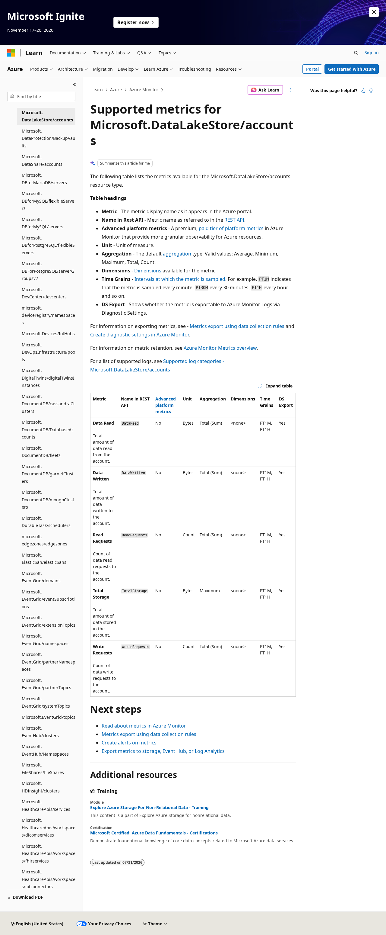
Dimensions (147, 270)
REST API (234, 220)
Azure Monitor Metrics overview (220, 348)
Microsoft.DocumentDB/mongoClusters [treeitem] (48, 499)
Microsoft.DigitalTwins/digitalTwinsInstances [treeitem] (48, 378)
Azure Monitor (143, 89)
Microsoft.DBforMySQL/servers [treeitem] (42, 223)
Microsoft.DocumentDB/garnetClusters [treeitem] (48, 474)
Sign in (372, 52)
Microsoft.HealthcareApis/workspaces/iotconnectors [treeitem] (48, 879)
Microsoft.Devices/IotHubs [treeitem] (48, 333)
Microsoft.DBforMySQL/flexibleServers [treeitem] (48, 201)
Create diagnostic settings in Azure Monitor (139, 334)
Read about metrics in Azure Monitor (144, 725)
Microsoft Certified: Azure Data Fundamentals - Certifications (154, 833)
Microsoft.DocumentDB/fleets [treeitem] (41, 451)
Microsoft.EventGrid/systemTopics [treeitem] (46, 702)
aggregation (177, 253)
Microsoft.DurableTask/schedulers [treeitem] (46, 522)
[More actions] (290, 90)
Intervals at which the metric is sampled (179, 279)
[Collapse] (75, 84)
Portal (312, 69)
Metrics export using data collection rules (237, 326)
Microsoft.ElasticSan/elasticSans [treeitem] (44, 558)
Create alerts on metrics (129, 742)
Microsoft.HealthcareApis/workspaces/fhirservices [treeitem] (48, 853)
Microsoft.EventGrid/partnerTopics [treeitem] (46, 684)
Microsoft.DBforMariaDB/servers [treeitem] (44, 178)
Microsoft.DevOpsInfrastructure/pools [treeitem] (48, 352)
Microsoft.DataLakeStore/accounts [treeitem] (47, 116)
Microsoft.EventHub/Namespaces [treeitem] (45, 750)
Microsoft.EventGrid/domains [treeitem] (41, 577)
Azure (116, 89)
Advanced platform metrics (165, 405)
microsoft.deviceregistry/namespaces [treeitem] (48, 315)
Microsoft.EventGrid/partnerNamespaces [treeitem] (48, 661)
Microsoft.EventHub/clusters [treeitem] (40, 731)
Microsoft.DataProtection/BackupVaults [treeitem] (48, 138)
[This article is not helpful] (370, 90)
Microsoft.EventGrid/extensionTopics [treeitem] (48, 621)
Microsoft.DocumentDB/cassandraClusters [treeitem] (48, 404)
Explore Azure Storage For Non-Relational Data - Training (149, 807)
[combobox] (41, 96)
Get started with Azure (351, 69)
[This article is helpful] (363, 90)
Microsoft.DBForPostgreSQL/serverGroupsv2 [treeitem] (48, 271)
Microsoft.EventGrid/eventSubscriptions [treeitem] (48, 599)
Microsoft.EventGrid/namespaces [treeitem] (45, 639)
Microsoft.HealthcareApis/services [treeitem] (46, 805)
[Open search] (356, 52)
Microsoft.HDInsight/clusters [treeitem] (41, 787)
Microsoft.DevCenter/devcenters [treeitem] (44, 293)
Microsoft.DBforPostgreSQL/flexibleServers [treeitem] (48, 245)
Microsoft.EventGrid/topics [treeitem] (48, 717)
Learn (97, 89)
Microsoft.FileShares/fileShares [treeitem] (43, 768)
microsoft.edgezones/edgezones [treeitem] (44, 540)
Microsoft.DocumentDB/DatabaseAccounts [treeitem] (48, 429)
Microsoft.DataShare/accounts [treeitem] (42, 160)
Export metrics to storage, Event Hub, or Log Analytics (163, 751)
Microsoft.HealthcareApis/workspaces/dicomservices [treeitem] (48, 827)
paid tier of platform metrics (231, 228)
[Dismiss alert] (374, 12)
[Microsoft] (11, 53)
